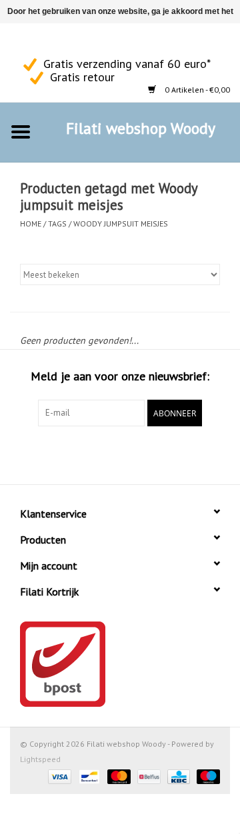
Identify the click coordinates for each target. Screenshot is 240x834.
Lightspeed (40, 759)
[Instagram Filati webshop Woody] (44, 40)
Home (30, 223)
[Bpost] (120, 664)
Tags (57, 223)
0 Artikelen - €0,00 (196, 90)
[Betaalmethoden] (58, 776)
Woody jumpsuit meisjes (120, 223)
